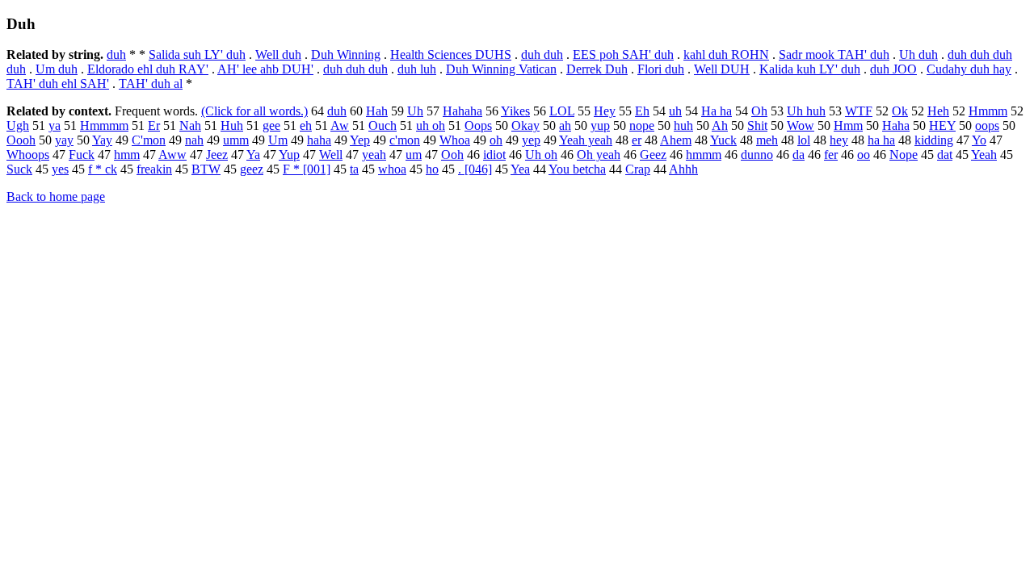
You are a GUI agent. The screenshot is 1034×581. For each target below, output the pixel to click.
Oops (478, 125)
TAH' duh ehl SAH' (57, 83)
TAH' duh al (151, 83)
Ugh (17, 125)
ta (354, 169)
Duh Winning (345, 54)
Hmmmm (104, 125)
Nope (903, 154)
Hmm (848, 125)
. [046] (475, 169)
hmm (127, 154)
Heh (938, 111)
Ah (720, 125)
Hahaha (462, 111)
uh (675, 111)
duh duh (542, 54)
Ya (253, 154)
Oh (759, 111)
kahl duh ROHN (726, 54)
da (798, 154)
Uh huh (806, 111)
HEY (942, 125)
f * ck (102, 169)
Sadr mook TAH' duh (834, 54)
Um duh (57, 69)
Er (154, 125)
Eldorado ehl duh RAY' (147, 69)
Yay (102, 140)
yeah (374, 154)
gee (271, 125)
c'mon (404, 140)
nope (641, 125)
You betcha (577, 169)
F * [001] (306, 169)
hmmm (703, 154)
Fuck (82, 154)
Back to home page (55, 196)
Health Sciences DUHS (450, 54)
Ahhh (683, 169)
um (414, 154)
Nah (190, 125)
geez (251, 169)
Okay (525, 125)
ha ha (881, 140)
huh (683, 125)
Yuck (723, 140)
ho (432, 169)
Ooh (452, 154)
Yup (289, 154)
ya (54, 125)
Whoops (27, 154)
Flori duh (660, 69)
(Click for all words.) (254, 111)
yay (64, 140)
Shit (757, 125)
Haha (896, 125)
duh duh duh (355, 69)
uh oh (430, 125)
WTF (858, 111)
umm (236, 140)
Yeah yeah (585, 140)
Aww (172, 154)
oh (496, 140)
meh (767, 140)
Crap (637, 169)
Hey (605, 111)
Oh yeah (598, 154)
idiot (494, 154)
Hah (377, 111)
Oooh (21, 140)
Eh (642, 111)
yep (531, 140)
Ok (900, 111)
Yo (979, 140)
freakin (154, 169)
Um (278, 140)
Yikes (515, 111)
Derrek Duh (597, 69)
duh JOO (893, 69)
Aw (339, 125)
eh (306, 125)
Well (331, 154)
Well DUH (722, 69)
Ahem (675, 140)
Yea (520, 169)
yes (60, 169)
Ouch (382, 125)
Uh (415, 111)
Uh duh (918, 54)
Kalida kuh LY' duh (809, 69)
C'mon (149, 140)
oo (863, 154)
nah (194, 140)
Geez (653, 154)
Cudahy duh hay (969, 69)
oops (987, 125)
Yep (360, 140)
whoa (392, 169)
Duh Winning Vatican (501, 69)
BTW (206, 169)
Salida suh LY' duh (197, 54)
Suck (19, 169)
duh (116, 54)
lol (803, 140)
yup (600, 125)
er (636, 140)
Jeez (217, 154)
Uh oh (541, 154)
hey (839, 140)
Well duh (278, 54)
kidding (933, 140)
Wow (800, 125)
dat (944, 154)
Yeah (984, 154)
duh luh (416, 69)
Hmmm (988, 111)
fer (831, 154)
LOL (561, 111)
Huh (232, 125)
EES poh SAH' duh (623, 54)
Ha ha (716, 111)
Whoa (454, 140)
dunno (757, 154)
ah (565, 125)
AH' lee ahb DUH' (265, 69)
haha (319, 140)
